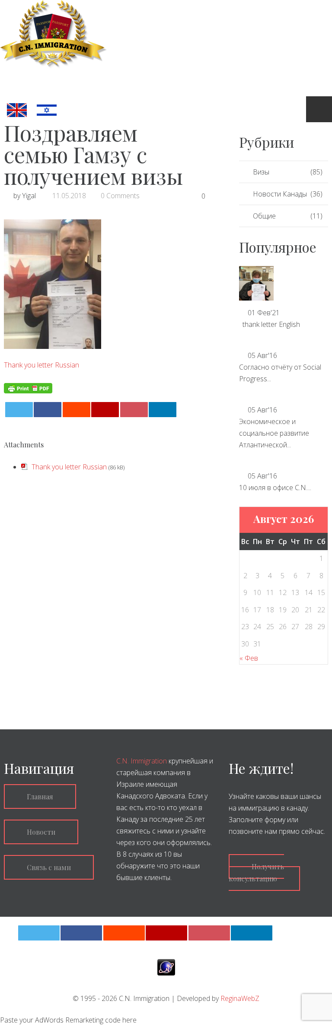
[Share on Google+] (105, 409)
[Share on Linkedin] (162, 409)
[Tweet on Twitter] (19, 409)
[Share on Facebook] (47, 409)
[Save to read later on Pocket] (134, 409)
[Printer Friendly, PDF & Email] (28, 387)
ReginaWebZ (239, 998)
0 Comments (120, 195)
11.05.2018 (69, 195)
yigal (29, 195)
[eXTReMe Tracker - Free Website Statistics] (166, 967)
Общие (264, 216)
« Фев (248, 658)
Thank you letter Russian (41, 365)
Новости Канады (280, 194)
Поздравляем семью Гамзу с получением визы (93, 154)
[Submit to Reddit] (76, 409)
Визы (261, 172)
